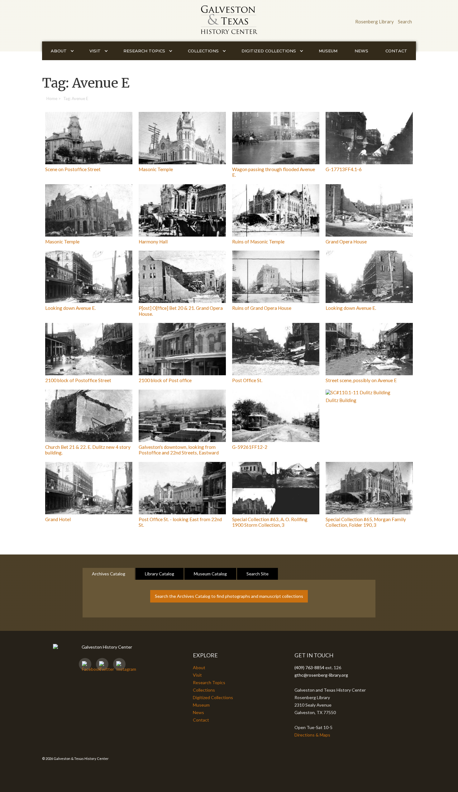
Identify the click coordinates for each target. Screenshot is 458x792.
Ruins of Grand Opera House (261, 308)
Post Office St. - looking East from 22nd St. (180, 522)
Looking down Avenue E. (70, 308)
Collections (204, 690)
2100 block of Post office (165, 380)
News (361, 50)
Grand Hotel (58, 519)
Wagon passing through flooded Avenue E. (273, 172)
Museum (328, 50)
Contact (396, 50)
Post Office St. (247, 380)
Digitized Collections (213, 697)
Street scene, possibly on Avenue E (361, 380)
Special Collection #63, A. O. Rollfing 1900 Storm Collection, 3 (270, 522)
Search (405, 21)
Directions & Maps (312, 734)
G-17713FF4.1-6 (344, 169)
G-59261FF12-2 (249, 447)
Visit (197, 675)
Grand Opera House (346, 241)
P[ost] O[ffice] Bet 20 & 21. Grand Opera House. (181, 310)
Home (51, 98)
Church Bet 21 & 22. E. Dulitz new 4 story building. (88, 449)
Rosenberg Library (374, 21)
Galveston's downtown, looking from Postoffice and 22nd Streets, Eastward (179, 449)
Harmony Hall (153, 241)
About (199, 667)
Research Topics (209, 682)
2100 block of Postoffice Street (78, 380)
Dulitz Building (341, 400)
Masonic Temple (156, 169)
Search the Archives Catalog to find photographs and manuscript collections (229, 596)
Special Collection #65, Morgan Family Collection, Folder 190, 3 (366, 522)
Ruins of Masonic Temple (258, 241)
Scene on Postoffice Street (73, 169)
